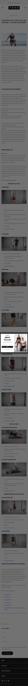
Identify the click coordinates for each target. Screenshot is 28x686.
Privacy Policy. (7, 349)
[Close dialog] (26, 334)
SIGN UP (7, 346)
